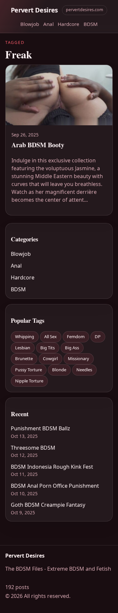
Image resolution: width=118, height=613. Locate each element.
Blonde (59, 370)
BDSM (91, 24)
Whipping (24, 336)
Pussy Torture (28, 370)
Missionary (78, 358)
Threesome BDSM (33, 447)
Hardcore (68, 24)
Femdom (76, 336)
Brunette (24, 358)
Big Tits (47, 348)
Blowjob (29, 24)
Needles (84, 370)
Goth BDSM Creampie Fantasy (48, 504)
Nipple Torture (29, 381)
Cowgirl (50, 358)
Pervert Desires (34, 10)
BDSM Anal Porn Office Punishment (55, 485)
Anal (48, 24)
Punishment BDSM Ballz (40, 428)
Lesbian (22, 348)
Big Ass (72, 348)
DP (98, 336)
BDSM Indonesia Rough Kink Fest (52, 466)
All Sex (50, 336)
